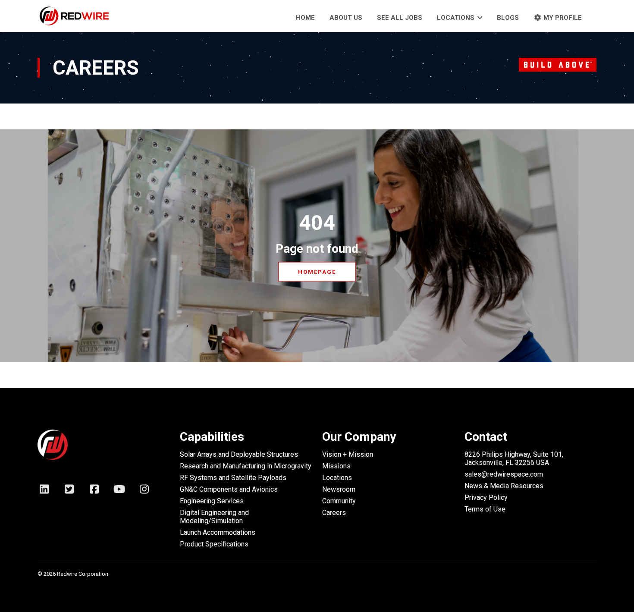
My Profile (562, 18)
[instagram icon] (144, 491)
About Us (346, 18)
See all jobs (399, 18)
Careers (334, 512)
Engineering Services (212, 501)
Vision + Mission (347, 454)
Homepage (317, 272)
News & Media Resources (504, 486)
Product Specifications (214, 544)
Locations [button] (455, 18)
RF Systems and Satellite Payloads (233, 478)
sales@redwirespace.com (504, 474)
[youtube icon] (119, 491)
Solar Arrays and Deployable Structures (239, 454)
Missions (336, 466)
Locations (337, 478)
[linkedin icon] (44, 491)
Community (339, 501)
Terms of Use (485, 509)
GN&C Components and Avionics (229, 489)
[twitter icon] (69, 491)
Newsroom (338, 489)
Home (305, 18)
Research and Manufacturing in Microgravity (245, 466)
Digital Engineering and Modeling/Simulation (214, 516)
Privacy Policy (486, 497)
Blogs (508, 18)
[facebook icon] (94, 491)
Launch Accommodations (217, 532)
